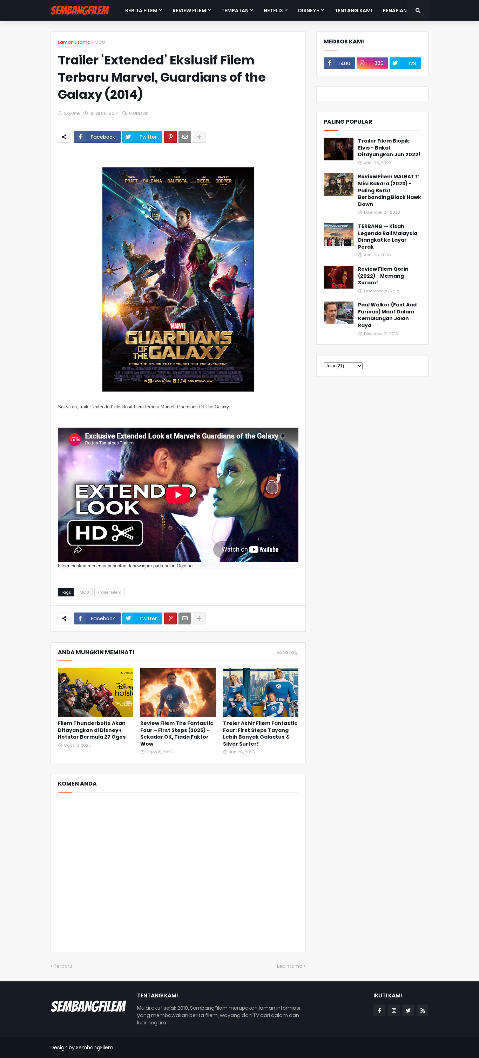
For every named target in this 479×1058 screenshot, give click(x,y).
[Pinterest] (170, 137)
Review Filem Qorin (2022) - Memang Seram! (383, 276)
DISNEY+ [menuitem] (308, 10)
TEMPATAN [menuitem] (235, 10)
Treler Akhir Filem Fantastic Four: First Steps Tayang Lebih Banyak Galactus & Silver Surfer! (260, 733)
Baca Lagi (287, 652)
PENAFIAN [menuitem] (395, 10)
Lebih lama (289, 966)
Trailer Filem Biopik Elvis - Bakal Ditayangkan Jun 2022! (389, 148)
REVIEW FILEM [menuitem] (189, 10)
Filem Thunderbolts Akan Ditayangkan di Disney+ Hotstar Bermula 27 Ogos (92, 730)
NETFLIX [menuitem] (273, 10)
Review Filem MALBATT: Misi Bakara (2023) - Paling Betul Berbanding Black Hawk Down (389, 190)
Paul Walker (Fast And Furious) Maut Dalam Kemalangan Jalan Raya (387, 315)
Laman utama (74, 42)
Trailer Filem (109, 592)
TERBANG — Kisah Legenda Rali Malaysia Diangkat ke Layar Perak (387, 236)
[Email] (184, 137)
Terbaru (63, 966)
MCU (100, 42)
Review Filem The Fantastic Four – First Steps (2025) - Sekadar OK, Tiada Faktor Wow (176, 733)
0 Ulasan (139, 113)
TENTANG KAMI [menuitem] (353, 10)
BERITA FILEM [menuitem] (141, 10)
